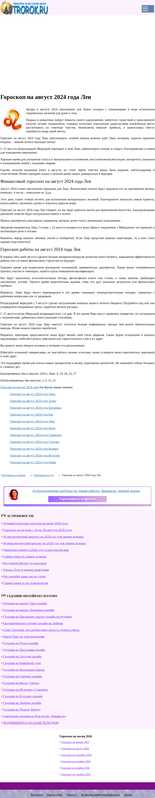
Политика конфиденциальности (100, 794)
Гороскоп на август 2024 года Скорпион (36, 435)
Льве (48, 192)
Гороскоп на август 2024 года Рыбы (33, 462)
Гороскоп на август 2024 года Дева (32, 421)
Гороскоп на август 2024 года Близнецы (35, 407)
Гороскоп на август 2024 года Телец (33, 401)
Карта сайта (54, 794)
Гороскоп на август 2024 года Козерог (34, 448)
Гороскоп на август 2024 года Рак (31, 414)
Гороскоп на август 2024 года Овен (32, 394)
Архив (128, 794)
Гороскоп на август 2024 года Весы (32, 428)
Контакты (37, 794)
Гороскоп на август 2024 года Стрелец (34, 441)
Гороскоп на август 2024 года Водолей (35, 455)
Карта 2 (71, 794)
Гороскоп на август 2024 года (19, 387)
